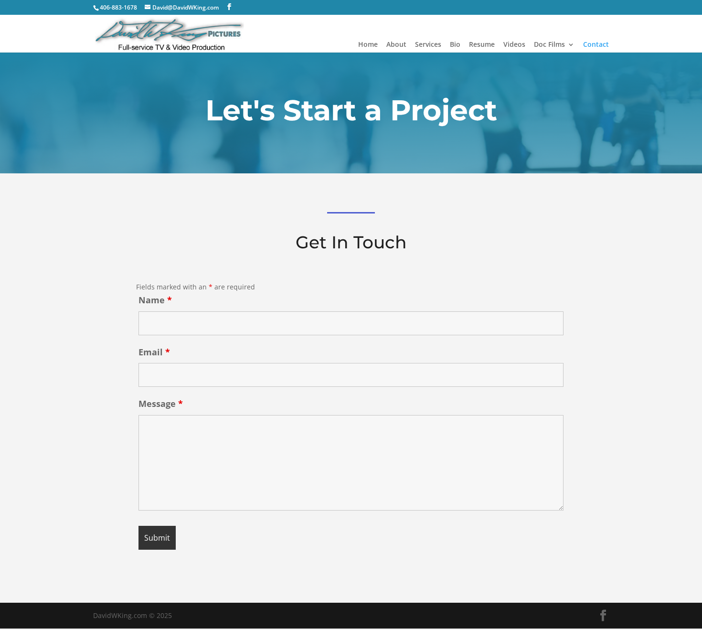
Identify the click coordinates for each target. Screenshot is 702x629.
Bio (455, 45)
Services (428, 45)
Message (160, 403)
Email (154, 352)
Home (368, 45)
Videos (514, 45)
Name (155, 300)
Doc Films (549, 45)
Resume (482, 45)
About (396, 45)
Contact (596, 45)
